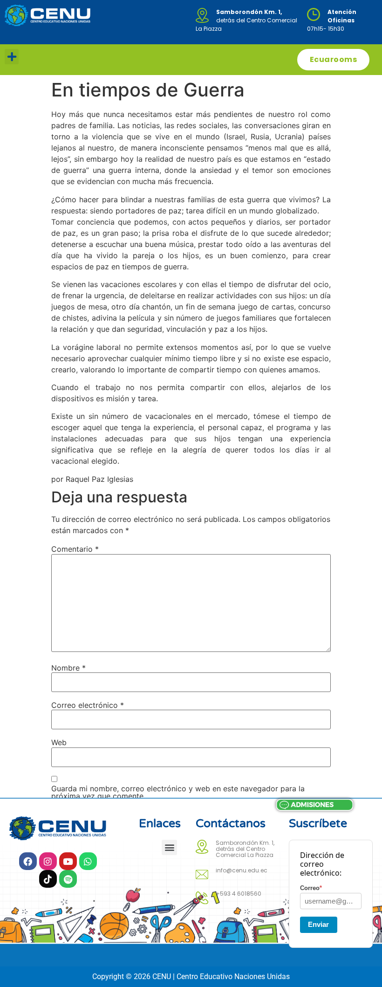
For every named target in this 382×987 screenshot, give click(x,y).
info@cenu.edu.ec (241, 870)
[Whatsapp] (88, 861)
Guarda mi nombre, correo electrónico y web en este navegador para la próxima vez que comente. (178, 792)
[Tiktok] (48, 879)
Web (59, 742)
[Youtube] (68, 861)
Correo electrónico (87, 705)
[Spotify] (68, 879)
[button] (12, 56)
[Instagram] (48, 861)
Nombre (68, 668)
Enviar (318, 924)
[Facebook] (28, 861)
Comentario (75, 549)
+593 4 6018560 (238, 894)
